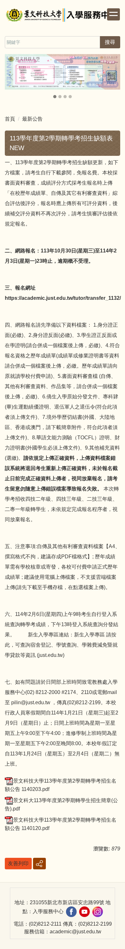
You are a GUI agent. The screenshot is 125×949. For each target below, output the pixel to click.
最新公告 (32, 119)
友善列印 (18, 863)
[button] (13, 77)
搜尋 (110, 42)
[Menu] (113, 14)
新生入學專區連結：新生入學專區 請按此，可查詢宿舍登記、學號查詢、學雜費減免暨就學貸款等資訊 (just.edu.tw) (61, 645)
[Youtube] (84, 911)
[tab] (54, 96)
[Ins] (97, 911)
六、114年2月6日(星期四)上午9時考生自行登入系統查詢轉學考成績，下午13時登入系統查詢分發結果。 (61, 624)
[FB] (71, 911)
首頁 (10, 119)
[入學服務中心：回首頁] (62, 16)
